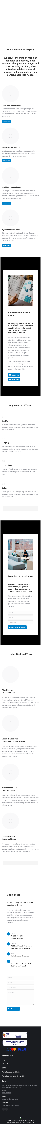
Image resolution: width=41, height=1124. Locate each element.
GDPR (4, 1068)
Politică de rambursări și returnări (13, 1076)
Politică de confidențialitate (11, 1072)
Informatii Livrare (7, 1064)
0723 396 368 (6, 1093)
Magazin (4, 1060)
